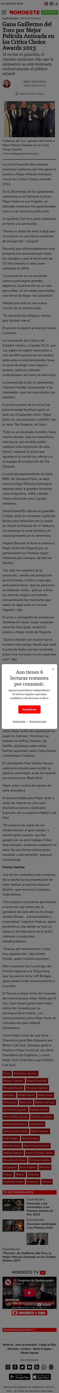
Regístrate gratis (38, 721)
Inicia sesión (19, 721)
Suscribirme (29, 709)
